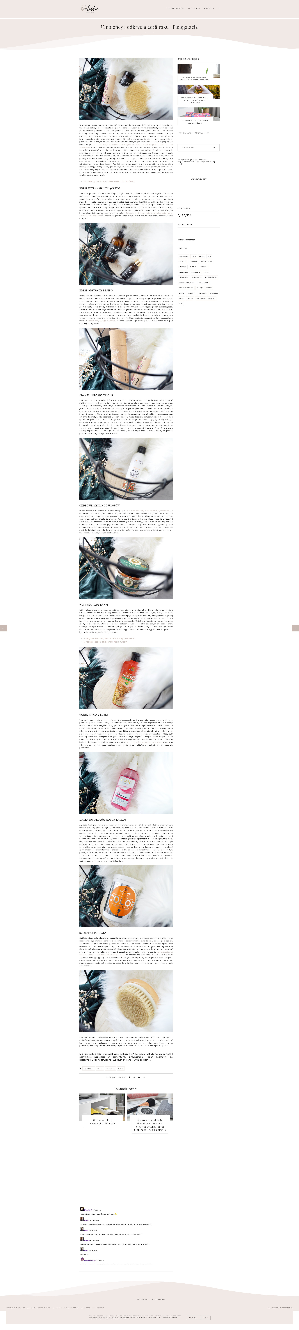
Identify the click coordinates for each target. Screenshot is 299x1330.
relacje (200, 288)
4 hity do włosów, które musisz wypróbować (148, 511)
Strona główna (175, 8)
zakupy (190, 298)
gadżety (182, 261)
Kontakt (208, 8)
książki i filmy (206, 261)
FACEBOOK (142, 1299)
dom (209, 256)
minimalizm (183, 272)
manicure (203, 267)
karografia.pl (286, 1307)
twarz (99, 1068)
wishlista (202, 293)
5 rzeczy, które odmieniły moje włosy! (105, 641)
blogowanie (183, 256)
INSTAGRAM (160, 1299)
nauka (206, 272)
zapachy (211, 298)
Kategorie (193, 8)
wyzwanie (214, 293)
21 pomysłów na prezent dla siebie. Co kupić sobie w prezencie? (194, 100)
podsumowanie (211, 277)
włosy (120, 1068)
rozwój (209, 288)
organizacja (184, 277)
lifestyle (182, 267)
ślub (181, 303)
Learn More (193, 1317)
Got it (206, 1317)
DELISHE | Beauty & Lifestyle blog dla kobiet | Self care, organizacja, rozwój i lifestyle (61, 1307)
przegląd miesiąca (186, 288)
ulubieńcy (110, 1068)
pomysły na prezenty (187, 282)
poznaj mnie (203, 282)
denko (201, 256)
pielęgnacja (89, 1068)
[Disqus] (126, 1172)
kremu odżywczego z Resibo (101, 321)
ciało (194, 256)
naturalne (196, 272)
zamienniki (201, 298)
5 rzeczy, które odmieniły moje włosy (144, 742)
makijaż (193, 267)
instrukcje (193, 261)
